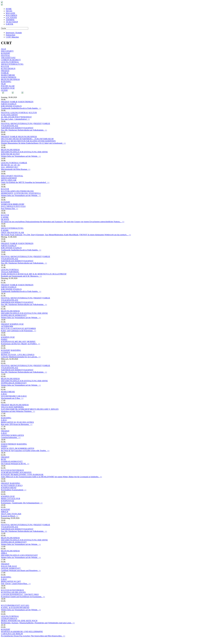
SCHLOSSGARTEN (9, 115)
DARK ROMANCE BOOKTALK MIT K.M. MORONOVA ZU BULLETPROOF (34, 274)
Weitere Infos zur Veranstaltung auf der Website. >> (21, 156)
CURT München (12, 37)
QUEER (4, 90)
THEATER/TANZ (8, 58)
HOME (9, 9)
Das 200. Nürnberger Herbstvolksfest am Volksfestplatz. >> (24, 130)
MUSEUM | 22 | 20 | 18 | (10, 165)
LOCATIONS (11, 17)
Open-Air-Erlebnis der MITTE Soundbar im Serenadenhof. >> (25, 182)
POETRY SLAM (7, 86)
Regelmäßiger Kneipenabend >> (13, 490)
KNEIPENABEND (8, 488)
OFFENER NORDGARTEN (12, 435)
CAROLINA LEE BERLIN (12, 634)
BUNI (3, 459)
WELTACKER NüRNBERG (12, 407)
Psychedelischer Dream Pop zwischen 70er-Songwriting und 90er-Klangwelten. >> (33, 636)
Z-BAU (4, 394)
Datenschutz (10, 35)
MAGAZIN (10, 13)
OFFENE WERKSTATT (11, 568)
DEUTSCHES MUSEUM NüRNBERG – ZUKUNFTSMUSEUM (27, 139)
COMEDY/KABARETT (11, 60)
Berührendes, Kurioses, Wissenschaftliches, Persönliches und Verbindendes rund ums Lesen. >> (38, 623)
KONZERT (5, 53)
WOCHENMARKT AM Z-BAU (14, 396)
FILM (3, 84)
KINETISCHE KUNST (10, 154)
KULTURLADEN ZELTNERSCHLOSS (17, 191)
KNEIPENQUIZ (7, 501)
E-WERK (5, 217)
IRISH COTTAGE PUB (10, 498)
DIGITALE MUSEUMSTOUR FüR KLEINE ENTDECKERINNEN (28, 141)
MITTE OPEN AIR (8, 180)
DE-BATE (5, 219)
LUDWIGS (5, 352)
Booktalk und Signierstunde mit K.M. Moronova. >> (21, 276)
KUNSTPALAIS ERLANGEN (13, 592)
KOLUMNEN (11, 15)
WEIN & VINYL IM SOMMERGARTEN (17, 448)
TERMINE (10, 20)
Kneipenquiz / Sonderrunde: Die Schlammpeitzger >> (22, 503)
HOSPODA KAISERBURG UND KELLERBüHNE (22, 631)
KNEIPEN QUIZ (8, 88)
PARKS (4, 339)
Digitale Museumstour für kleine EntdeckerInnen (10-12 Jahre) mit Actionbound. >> (33, 143)
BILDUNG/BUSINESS (10, 79)
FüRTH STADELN (8, 104)
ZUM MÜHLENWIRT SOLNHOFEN (16, 472)
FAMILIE (5, 73)
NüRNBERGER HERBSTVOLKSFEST (17, 128)
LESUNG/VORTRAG (10, 62)
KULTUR (5, 66)
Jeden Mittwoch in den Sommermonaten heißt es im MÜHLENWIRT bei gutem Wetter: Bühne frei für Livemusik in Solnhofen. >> (51, 477)
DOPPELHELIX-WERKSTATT (14, 315)
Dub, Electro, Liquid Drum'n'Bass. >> (16, 584)
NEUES (9, 11)
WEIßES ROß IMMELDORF (12, 204)
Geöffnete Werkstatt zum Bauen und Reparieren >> (21, 570)
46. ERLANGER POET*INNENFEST (16, 117)
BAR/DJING (6, 82)
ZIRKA (4, 553)
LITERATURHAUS (9, 618)
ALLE (3, 49)
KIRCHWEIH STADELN (11, 106)
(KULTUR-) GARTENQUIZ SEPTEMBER (18, 328)
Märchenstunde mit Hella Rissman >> (15, 169)
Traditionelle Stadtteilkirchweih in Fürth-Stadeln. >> (21, 108)
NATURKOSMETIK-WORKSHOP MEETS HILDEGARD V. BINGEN (30, 409)
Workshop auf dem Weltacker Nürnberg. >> (18, 411)
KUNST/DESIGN (8, 68)
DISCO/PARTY (7, 51)
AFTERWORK (7, 326)
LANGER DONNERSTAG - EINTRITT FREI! (20, 594)
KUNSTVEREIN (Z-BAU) (12, 485)
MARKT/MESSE (8, 75)
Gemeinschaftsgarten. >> (11, 437)
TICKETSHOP (12, 22)
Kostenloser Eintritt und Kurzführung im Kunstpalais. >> (23, 597)
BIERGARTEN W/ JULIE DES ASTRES (17, 422)
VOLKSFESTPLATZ (9, 126)
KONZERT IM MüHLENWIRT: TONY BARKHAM (22, 475)
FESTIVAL (5, 55)
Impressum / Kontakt (14, 33)
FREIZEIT (5, 71)
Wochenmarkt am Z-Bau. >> (12, 398)
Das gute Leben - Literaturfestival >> (15, 119)
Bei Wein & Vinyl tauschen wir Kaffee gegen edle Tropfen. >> (25, 451)
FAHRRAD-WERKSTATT (12, 461)
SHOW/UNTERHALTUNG (12, 64)
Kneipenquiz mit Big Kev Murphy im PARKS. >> (20, 344)
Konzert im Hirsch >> (9, 516)
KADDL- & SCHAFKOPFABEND (15, 608)
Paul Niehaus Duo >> (9, 208)
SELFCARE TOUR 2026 (11, 514)
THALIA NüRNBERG (10, 272)
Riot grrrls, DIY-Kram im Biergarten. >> (16, 424)
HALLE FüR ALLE (9, 566)
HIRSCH (4, 512)
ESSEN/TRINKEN (8, 77)
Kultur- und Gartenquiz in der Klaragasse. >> (18, 331)
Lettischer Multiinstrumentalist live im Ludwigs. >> (21, 357)
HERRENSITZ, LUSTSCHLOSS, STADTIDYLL (21, 193)
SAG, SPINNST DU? (9, 167)
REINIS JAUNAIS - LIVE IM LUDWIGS (17, 355)
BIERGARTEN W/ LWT (11, 581)
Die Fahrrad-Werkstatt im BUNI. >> (15, 464)
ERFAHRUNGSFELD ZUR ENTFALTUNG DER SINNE (24, 152)
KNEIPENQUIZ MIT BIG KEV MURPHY (18, 342)
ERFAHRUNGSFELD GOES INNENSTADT (19, 555)
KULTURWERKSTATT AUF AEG (15, 605)
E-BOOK (9, 24)
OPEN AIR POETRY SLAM (12, 232)
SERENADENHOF (9, 178)
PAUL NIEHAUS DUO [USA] (13, 206)
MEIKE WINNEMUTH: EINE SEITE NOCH (19, 621)
